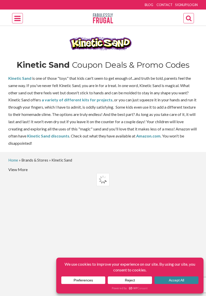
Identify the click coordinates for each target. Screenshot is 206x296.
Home (13, 160)
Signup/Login (186, 5)
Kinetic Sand (19, 78)
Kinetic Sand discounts (48, 135)
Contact (165, 5)
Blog (149, 5)
